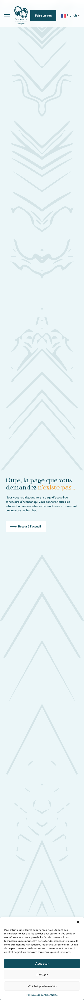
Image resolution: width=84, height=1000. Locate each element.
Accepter (42, 963)
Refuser (42, 975)
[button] (78, 922)
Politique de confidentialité (42, 994)
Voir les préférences (42, 986)
